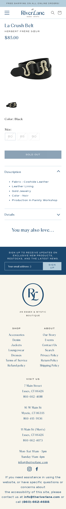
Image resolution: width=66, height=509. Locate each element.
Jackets (16, 345)
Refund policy (16, 365)
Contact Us (49, 345)
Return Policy (49, 360)
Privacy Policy (49, 355)
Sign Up (52, 266)
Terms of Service (16, 360)
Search (49, 350)
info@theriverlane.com (33, 462)
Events (49, 340)
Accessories (17, 335)
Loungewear (16, 350)
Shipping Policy (49, 365)
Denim (17, 340)
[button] (53, 13)
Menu (7, 12)
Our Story (49, 335)
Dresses (16, 355)
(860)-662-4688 (35, 502)
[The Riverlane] (33, 12)
